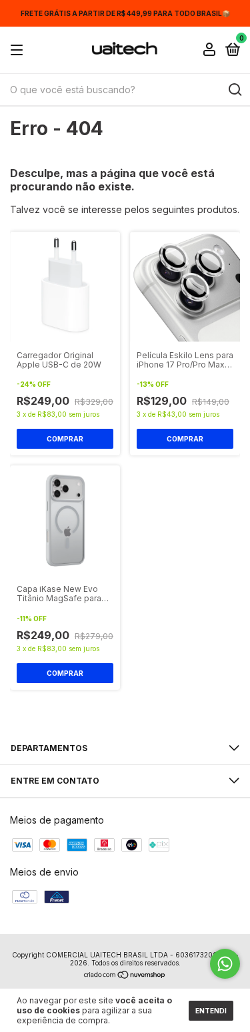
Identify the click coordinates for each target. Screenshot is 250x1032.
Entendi (211, 1011)
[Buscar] (234, 90)
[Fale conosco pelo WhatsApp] (225, 964)
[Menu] (19, 50)
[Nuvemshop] (125, 975)
